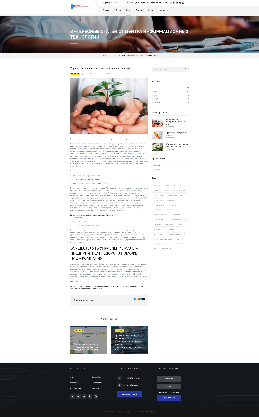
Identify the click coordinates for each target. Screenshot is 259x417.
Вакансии (157, 102)
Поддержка (158, 219)
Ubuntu (157, 190)
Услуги (139, 10)
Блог (128, 10)
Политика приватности (147, 412)
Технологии (158, 234)
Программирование (175, 219)
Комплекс (158, 210)
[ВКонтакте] (135, 299)
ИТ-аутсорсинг (75, 388)
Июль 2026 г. (158, 165)
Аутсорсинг (158, 195)
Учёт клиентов (159, 244)
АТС (155, 249)
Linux (176, 185)
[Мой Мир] (140, 299)
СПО (166, 190)
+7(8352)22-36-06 (110, 3)
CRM (167, 185)
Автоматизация (179, 190)
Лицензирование (160, 215)
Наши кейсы (96, 377)
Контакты (163, 10)
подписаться (169, 398)
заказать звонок (129, 394)
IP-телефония (97, 383)
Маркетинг (176, 215)
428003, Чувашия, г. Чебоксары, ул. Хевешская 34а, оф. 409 (144, 3)
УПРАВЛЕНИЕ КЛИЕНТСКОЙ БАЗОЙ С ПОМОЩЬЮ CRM (140, 55)
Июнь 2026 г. (158, 169)
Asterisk (157, 185)
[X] (143, 299)
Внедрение (158, 200)
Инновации (171, 200)
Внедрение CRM (76, 383)
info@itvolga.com (130, 385)
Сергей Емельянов (96, 74)
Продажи (157, 224)
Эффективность (176, 244)
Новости (157, 88)
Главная (106, 10)
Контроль (170, 210)
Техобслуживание (175, 234)
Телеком (157, 229)
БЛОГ (114, 55)
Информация (159, 205)
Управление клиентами (163, 239)
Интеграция (166, 249)
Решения (169, 224)
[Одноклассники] (138, 299)
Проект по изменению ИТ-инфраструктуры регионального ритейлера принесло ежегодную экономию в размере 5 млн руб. (128, 343)
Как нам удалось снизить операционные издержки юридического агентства (87, 347)
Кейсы (156, 95)
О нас (118, 10)
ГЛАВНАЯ (104, 55)
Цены (150, 10)
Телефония (170, 229)
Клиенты (172, 205)
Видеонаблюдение (175, 195)
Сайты (180, 224)
